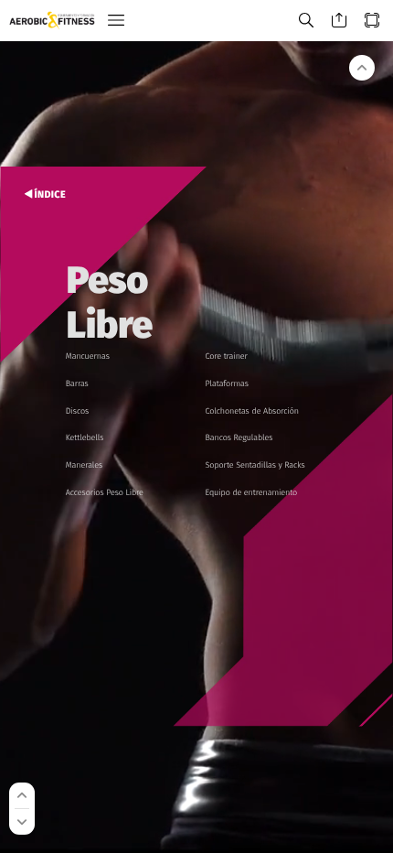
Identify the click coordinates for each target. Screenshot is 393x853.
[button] (116, 20)
